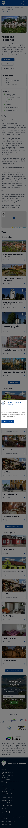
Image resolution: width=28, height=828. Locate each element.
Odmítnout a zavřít (7, 425)
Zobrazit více (19, 421)
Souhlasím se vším (8, 421)
